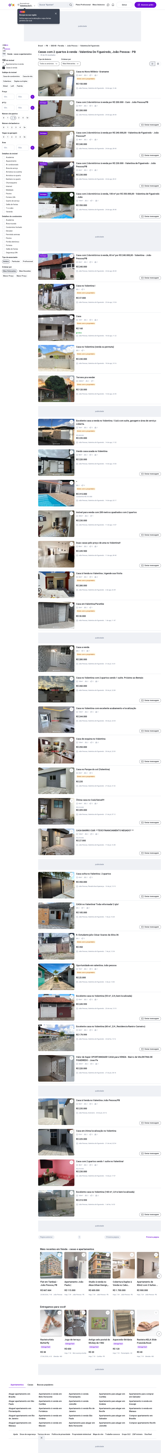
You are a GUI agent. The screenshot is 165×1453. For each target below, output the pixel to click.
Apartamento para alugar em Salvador (112, 1417)
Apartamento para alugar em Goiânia (112, 1402)
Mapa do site (98, 1434)
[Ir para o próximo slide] (159, 1276)
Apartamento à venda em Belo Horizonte (50, 1395)
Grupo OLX (126, 1434)
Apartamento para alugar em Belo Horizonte (82, 1424)
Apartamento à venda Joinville (78, 1402)
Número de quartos (10, 114)
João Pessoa (72, 46)
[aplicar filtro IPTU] (32, 108)
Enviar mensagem (152, 125)
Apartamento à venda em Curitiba (50, 1402)
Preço (4, 92)
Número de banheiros (10, 123)
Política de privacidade (61, 1434)
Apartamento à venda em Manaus (140, 1409)
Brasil (40, 46)
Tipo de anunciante (9, 257)
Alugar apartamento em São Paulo (21, 1402)
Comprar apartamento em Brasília (141, 1417)
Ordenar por (7, 267)
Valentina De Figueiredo (89, 46)
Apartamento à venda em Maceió (50, 1424)
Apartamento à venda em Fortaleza (50, 1409)
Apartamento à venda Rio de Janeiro (82, 1409)
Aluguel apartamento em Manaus (20, 1424)
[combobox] (55, 5)
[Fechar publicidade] (41, 1437)
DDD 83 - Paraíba (57, 46)
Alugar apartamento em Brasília (19, 1395)
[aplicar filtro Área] (32, 148)
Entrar (124, 5)
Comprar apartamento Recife (142, 1423)
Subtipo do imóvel (9, 72)
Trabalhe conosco (112, 1434)
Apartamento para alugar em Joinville (112, 1424)
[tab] (17, 1385)
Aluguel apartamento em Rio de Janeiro (22, 1417)
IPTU (4, 103)
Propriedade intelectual (81, 1434)
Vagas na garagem (9, 133)
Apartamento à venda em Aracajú (140, 1402)
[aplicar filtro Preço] (32, 97)
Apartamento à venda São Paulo (80, 1417)
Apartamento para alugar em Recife (112, 1409)
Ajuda (15, 1434)
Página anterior (46, 1237)
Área (4, 143)
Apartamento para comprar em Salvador (141, 1395)
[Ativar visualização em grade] (158, 64)
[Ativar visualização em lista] (152, 64)
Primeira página (152, 1237)
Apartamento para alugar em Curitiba (112, 1395)
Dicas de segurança (28, 1434)
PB (47, 46)
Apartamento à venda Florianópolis (78, 1395)
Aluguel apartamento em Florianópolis (20, 1409)
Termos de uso (44, 1434)
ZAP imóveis (137, 1434)
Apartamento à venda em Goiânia (50, 1417)
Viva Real (148, 1434)
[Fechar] (56, 13)
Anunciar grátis (147, 5)
